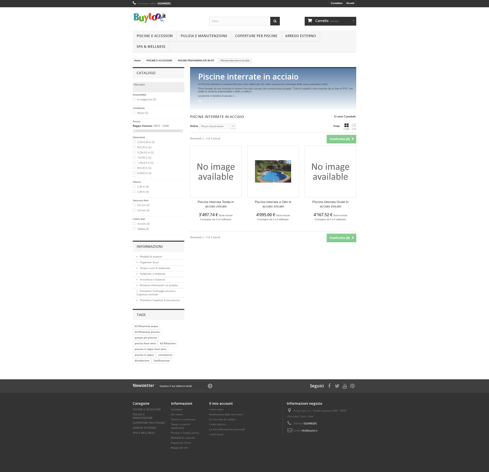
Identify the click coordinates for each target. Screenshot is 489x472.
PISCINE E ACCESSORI (155, 35)
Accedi (350, 3)
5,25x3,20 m (146, 142)
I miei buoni (216, 434)
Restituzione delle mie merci (226, 414)
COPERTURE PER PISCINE (256, 35)
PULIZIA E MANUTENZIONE (204, 35)
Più (200, 100)
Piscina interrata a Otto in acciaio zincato (273, 204)
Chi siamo (177, 414)
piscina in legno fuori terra (150, 349)
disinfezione (142, 360)
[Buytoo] (168, 17)
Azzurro (143, 223)
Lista (354, 129)
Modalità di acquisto (150, 256)
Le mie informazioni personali (227, 429)
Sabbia (143, 228)
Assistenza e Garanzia (152, 279)
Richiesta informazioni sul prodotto (158, 285)
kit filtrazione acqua (146, 326)
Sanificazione (162, 360)
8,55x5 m (144, 173)
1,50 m (143, 191)
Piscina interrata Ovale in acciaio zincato (330, 204)
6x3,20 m (144, 147)
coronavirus (165, 354)
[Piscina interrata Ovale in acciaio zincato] (330, 171)
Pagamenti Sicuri (149, 262)
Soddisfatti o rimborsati (152, 273)
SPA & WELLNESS (151, 46)
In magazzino (146, 99)
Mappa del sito (179, 447)
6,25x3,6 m (145, 152)
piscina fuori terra (145, 343)
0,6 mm (143, 205)
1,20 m (143, 186)
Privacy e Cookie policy (185, 432)
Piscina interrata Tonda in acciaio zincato (216, 204)
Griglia (346, 129)
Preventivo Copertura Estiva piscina (159, 300)
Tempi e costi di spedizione (154, 268)
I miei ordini (216, 409)
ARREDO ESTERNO (300, 35)
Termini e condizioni (183, 419)
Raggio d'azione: (143, 125)
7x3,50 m (144, 157)
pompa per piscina (146, 337)
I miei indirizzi (217, 424)
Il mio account (221, 403)
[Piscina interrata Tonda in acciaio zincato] (216, 171)
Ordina (194, 126)
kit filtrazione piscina (147, 332)
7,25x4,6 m (145, 162)
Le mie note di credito (222, 419)
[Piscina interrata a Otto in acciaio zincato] (273, 171)
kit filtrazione (168, 343)
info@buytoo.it (309, 430)
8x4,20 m (144, 168)
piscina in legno (144, 354)
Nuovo (142, 112)
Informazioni (150, 246)
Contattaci (337, 3)
